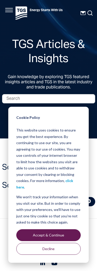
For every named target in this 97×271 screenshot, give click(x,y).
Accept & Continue (48, 235)
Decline (48, 249)
